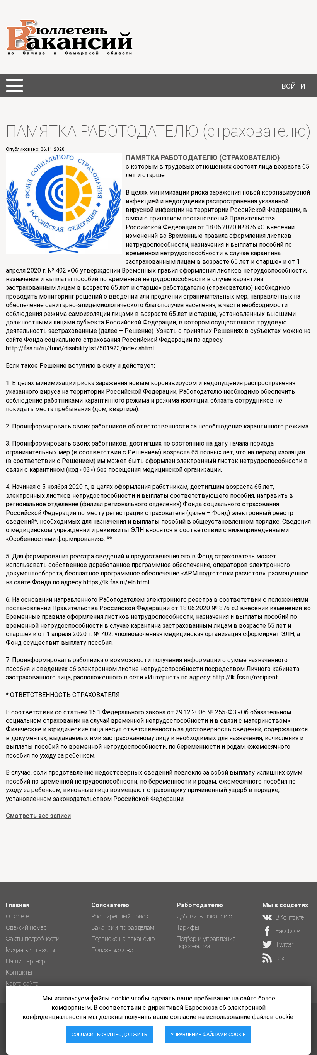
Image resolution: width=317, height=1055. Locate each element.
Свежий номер (26, 927)
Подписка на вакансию (123, 938)
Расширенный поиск (119, 916)
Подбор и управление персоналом (206, 942)
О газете (17, 916)
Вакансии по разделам (122, 927)
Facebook (288, 931)
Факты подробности (33, 938)
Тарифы (188, 927)
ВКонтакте (290, 917)
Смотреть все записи (38, 815)
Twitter (284, 944)
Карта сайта (22, 983)
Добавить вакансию (204, 916)
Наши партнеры (27, 961)
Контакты (19, 972)
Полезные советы (115, 950)
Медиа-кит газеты (30, 950)
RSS (281, 958)
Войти (293, 86)
